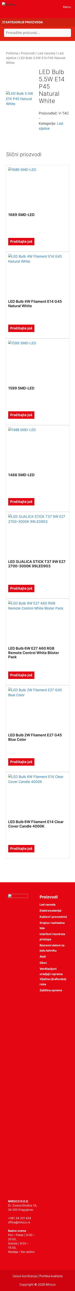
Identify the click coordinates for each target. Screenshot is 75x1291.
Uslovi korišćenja (25, 1276)
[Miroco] (9, 4)
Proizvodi (28, 53)
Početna (12, 53)
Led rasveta (46, 53)
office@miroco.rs (19, 1222)
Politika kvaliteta (50, 1276)
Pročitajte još (21, 241)
